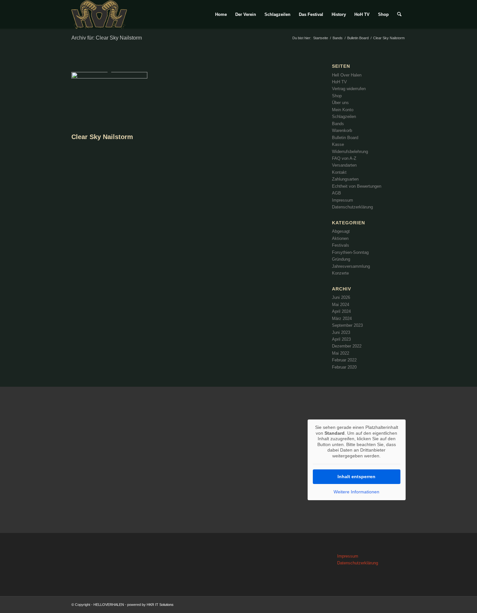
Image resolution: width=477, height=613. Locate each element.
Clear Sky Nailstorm (102, 136)
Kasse (338, 144)
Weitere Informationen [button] (356, 491)
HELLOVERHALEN (108, 605)
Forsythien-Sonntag (350, 252)
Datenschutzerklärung (352, 207)
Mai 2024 (340, 304)
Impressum (342, 200)
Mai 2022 (340, 353)
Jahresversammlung (351, 266)
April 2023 (341, 339)
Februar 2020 (344, 367)
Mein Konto (342, 109)
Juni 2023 (341, 332)
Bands (338, 123)
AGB (336, 193)
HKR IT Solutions (160, 605)
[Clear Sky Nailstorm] (109, 77)
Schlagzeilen (344, 116)
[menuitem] (221, 14)
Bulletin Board (345, 137)
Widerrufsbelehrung (350, 151)
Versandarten (344, 165)
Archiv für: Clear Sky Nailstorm (106, 38)
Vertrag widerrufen (349, 88)
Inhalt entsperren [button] (356, 476)
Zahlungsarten (345, 179)
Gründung (341, 259)
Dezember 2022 (346, 346)
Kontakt (339, 172)
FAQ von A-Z (344, 158)
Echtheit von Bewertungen (356, 186)
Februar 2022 (344, 360)
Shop (337, 95)
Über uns (340, 102)
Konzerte (340, 273)
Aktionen (340, 238)
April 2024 (341, 311)
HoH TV (339, 81)
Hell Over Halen (346, 75)
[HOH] (99, 14)
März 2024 (342, 318)
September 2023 (347, 325)
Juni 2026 (341, 297)
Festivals (340, 245)
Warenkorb (342, 130)
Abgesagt (341, 231)
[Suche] (399, 14)
